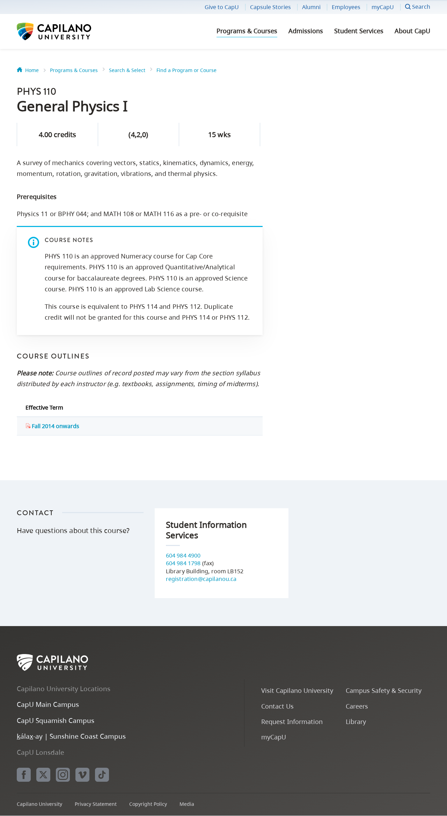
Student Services (358, 31)
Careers (357, 706)
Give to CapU (222, 7)
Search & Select (127, 70)
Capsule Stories (270, 7)
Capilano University (73, 31)
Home (32, 70)
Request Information (292, 721)
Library (356, 721)
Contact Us (277, 706)
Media (186, 804)
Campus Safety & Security (384, 690)
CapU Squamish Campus (55, 720)
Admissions (305, 31)
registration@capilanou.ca (201, 579)
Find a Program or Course (186, 70)
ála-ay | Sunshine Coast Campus (71, 736)
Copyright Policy (148, 804)
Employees (346, 7)
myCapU (383, 7)
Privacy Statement (96, 804)
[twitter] (43, 775)
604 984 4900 (183, 555)
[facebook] (24, 775)
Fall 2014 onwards (54, 426)
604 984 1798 (183, 563)
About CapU (412, 31)
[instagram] (63, 775)
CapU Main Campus (48, 704)
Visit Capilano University (297, 690)
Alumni (311, 7)
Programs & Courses (247, 31)
